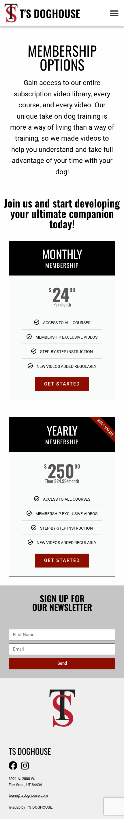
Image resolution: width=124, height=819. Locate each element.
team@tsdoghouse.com (28, 795)
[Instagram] (24, 765)
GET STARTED (62, 384)
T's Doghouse (50, 13)
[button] (114, 13)
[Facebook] (13, 765)
